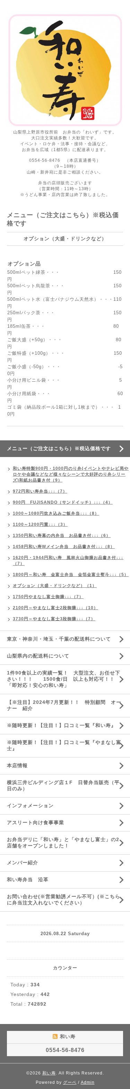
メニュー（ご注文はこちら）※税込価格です (59, 448)
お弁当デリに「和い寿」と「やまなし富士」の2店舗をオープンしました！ (63, 842)
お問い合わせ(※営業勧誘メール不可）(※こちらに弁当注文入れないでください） (63, 899)
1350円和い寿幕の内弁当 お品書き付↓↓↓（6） (62, 535)
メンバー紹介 (22, 862)
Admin (88, 1082)
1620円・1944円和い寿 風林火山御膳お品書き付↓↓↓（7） (68, 560)
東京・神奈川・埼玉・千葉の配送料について (61, 639)
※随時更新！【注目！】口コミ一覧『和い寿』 (61, 725)
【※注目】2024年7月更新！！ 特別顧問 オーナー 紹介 (64, 705)
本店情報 (17, 765)
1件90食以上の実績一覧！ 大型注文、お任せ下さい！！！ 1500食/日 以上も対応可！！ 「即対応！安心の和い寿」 (63, 679)
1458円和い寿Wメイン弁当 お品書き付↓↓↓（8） (64, 546)
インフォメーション (30, 805)
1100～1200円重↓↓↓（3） (40, 524)
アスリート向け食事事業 (35, 822)
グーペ (70, 1082)
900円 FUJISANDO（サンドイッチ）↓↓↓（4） (63, 502)
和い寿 (49, 1073)
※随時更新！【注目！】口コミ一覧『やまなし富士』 (64, 745)
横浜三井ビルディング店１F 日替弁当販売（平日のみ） (63, 785)
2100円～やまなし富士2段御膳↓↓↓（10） (55, 607)
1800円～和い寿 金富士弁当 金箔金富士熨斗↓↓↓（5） (71, 574)
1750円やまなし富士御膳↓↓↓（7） (48, 596)
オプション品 (24, 264)
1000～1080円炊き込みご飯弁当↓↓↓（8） (56, 513)
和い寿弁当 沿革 (28, 879)
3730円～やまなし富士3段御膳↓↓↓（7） (54, 618)
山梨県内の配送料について (38, 656)
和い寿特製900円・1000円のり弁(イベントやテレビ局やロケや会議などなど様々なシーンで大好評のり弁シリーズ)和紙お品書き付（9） (71, 474)
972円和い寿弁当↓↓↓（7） (40, 491)
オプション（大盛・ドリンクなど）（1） (55, 585)
